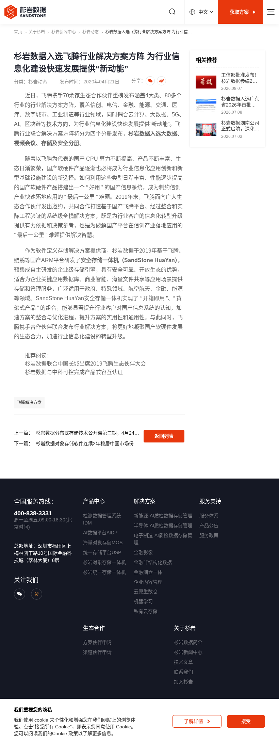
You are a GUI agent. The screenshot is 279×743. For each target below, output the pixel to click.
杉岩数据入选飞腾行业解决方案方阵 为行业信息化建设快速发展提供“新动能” (150, 32)
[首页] (24, 12)
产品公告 (208, 525)
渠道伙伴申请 (97, 652)
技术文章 (183, 662)
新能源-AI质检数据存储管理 (163, 515)
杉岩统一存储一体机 (104, 572)
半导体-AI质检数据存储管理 (163, 525)
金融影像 (143, 552)
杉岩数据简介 (188, 642)
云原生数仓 (146, 591)
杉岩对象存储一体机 (104, 562)
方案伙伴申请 (97, 642)
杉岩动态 (90, 32)
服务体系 (208, 515)
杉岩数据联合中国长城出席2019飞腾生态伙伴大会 (85, 364)
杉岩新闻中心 (63, 32)
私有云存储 (146, 611)
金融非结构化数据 (153, 562)
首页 (18, 32)
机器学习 (143, 601)
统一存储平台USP (102, 552)
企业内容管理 (148, 582)
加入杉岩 (183, 681)
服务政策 (208, 535)
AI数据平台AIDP (100, 532)
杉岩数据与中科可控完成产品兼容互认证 (74, 372)
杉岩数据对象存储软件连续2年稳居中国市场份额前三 (88, 443)
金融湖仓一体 (148, 572)
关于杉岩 (37, 32)
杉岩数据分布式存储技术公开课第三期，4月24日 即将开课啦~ (88, 433)
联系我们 (183, 672)
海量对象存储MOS (102, 542)
